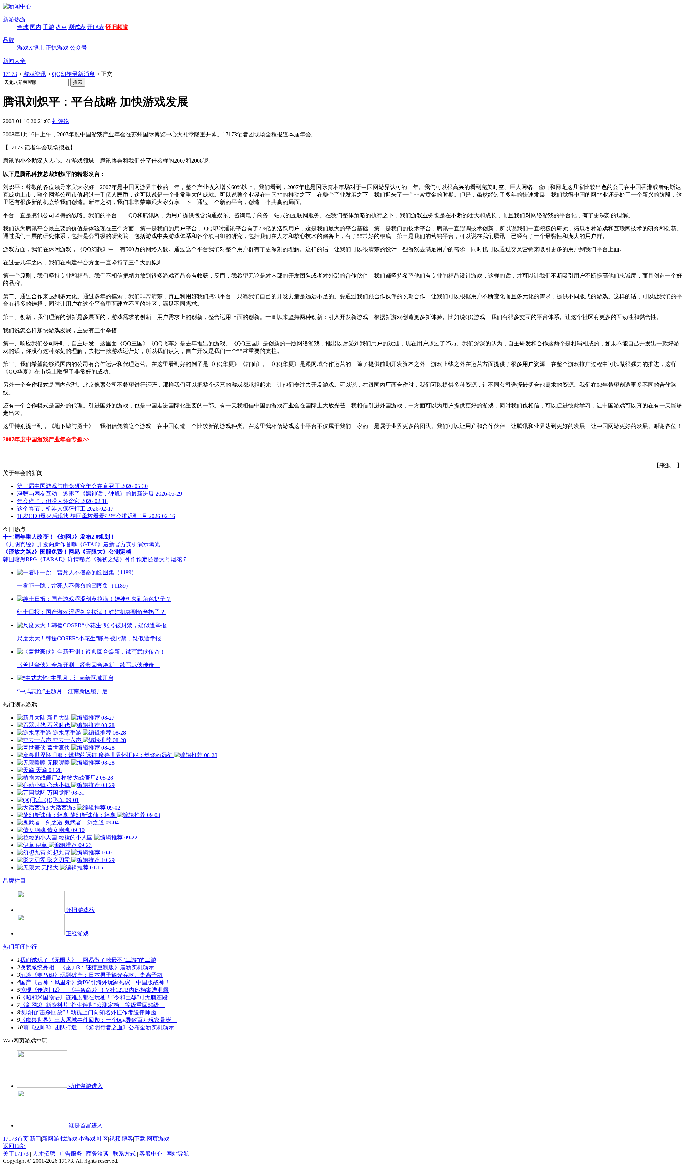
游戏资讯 (34, 74)
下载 (140, 1139)
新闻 (35, 1139)
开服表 (95, 27)
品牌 (8, 40)
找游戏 (68, 1139)
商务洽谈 (97, 1154)
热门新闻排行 (20, 947)
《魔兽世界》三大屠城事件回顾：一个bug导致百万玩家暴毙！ (98, 1020)
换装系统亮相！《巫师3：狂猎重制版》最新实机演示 (87, 967)
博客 (127, 1139)
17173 (10, 74)
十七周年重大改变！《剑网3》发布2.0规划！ (59, 537)
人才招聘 (43, 1154)
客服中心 (150, 1154)
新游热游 (14, 19)
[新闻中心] (17, 6)
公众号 (78, 48)
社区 (102, 1139)
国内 (35, 27)
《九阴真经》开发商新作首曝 (40, 544)
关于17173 (16, 1154)
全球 (23, 27)
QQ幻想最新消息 (73, 74)
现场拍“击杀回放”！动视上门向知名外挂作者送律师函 (88, 1012)
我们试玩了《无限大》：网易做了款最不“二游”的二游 (88, 960)
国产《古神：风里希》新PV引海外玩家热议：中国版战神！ (95, 982)
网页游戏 (158, 1139)
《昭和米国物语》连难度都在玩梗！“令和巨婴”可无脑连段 (94, 997)
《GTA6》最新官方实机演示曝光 (118, 544)
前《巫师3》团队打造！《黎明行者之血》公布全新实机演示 (98, 1027)
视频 (115, 1139)
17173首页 (16, 1139)
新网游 (50, 1139)
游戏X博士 (30, 48)
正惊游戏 (57, 48)
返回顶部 (14, 1146)
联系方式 (124, 1154)
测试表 (77, 27)
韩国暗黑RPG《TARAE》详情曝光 (47, 559)
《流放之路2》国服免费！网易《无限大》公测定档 (67, 552)
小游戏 (87, 1139)
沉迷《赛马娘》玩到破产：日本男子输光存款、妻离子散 (91, 975)
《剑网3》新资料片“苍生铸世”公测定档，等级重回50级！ (92, 1005)
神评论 (60, 121)
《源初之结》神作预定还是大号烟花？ (139, 559)
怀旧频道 (117, 27)
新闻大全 (14, 61)
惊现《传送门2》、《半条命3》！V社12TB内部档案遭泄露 (94, 990)
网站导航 (177, 1154)
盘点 (61, 27)
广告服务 (70, 1154)
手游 (48, 27)
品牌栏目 (14, 881)
